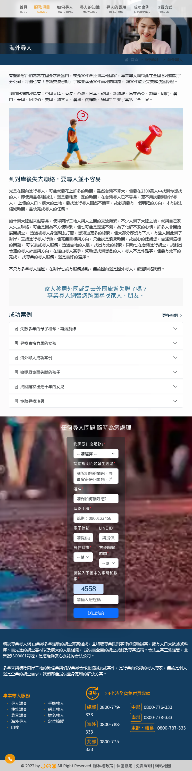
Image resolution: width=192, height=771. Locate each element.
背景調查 (19, 715)
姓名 (78, 489)
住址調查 (19, 709)
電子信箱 (82, 528)
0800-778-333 (158, 717)
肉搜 (15, 727)
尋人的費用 (116, 8)
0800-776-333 (158, 707)
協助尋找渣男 (31, 401)
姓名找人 (56, 715)
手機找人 (56, 703)
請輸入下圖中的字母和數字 (96, 576)
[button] (10, 759)
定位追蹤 (56, 721)
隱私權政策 (103, 766)
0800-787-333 (171, 727)
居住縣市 (82, 547)
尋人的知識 (90, 8)
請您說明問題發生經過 (94, 463)
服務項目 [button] (42, 8)
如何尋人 (64, 8)
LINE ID (106, 528)
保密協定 (124, 766)
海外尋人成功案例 (35, 358)
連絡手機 (82, 508)
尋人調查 (19, 703)
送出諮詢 (96, 613)
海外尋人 (19, 721)
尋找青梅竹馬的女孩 (37, 343)
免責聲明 (144, 766)
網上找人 (56, 709)
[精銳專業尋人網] (48, 766)
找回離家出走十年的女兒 (41, 386)
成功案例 (141, 8)
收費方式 (164, 8)
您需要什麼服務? (89, 444)
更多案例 (170, 315)
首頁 (24, 8)
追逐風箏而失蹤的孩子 (39, 372)
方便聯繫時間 (107, 550)
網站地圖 (163, 766)
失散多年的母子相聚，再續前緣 (47, 329)
